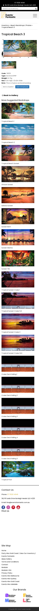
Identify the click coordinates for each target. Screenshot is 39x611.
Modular (5, 567)
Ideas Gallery (7, 559)
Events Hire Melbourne (10, 576)
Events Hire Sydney (9, 578)
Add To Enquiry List (22, 87)
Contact (5, 564)
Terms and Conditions (10, 562)
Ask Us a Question (8, 87)
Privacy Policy (7, 573)
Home (4, 550)
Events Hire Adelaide (10, 584)
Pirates (28, 25)
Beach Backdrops (17, 25)
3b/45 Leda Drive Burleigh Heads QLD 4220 (20, 5)
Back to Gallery (10, 95)
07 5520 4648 (19, 3)
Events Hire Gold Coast (11, 581)
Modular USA (6, 570)
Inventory (5, 25)
